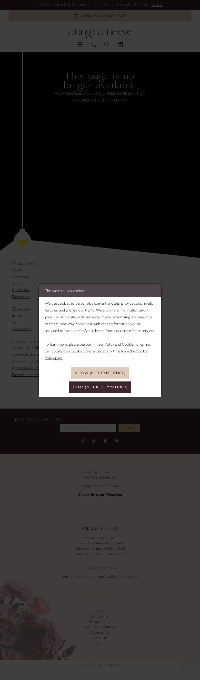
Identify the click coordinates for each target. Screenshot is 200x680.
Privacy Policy (103, 344)
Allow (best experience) (100, 373)
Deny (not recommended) (100, 387)
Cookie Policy (133, 344)
